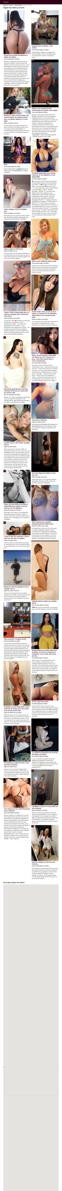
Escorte (5, 5)
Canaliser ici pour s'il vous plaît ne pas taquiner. (44, 807)
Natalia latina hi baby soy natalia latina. (44, 602)
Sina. (6, 165)
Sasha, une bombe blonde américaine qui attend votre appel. (45, 109)
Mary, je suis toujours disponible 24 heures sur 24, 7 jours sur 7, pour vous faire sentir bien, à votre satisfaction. (44, 358)
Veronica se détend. (39, 420)
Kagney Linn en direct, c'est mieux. (42, 47)
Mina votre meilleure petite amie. (44, 261)
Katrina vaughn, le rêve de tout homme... (43, 863)
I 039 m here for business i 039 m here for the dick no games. (16, 537)
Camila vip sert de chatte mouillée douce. (17, 444)
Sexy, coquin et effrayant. (13, 249)
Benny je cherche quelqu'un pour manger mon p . (16, 588)
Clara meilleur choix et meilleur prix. (15, 210)
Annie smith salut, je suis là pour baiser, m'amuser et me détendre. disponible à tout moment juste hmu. (44, 314)
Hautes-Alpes (18, 5)
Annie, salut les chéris (40, 702)
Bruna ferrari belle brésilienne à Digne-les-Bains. (15, 56)
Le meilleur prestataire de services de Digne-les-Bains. (45, 753)
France (11, 5)
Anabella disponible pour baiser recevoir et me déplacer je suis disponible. (44, 175)
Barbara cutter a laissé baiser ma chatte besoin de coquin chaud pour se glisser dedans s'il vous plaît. (16, 118)
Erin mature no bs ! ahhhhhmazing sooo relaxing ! (17, 810)
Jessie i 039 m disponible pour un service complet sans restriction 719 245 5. (16, 314)
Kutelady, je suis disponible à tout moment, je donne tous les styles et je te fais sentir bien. (16, 708)
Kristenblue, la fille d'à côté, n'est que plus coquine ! (16, 764)
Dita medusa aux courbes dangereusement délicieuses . (43, 523)
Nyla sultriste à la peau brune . (15, 639)
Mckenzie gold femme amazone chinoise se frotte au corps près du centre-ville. (16, 391)
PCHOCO (5, 2)
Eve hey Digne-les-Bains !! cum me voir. (43, 474)
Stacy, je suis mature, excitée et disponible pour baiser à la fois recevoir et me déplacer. (16, 506)
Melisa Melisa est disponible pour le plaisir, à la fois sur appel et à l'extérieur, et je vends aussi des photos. (44, 653)
